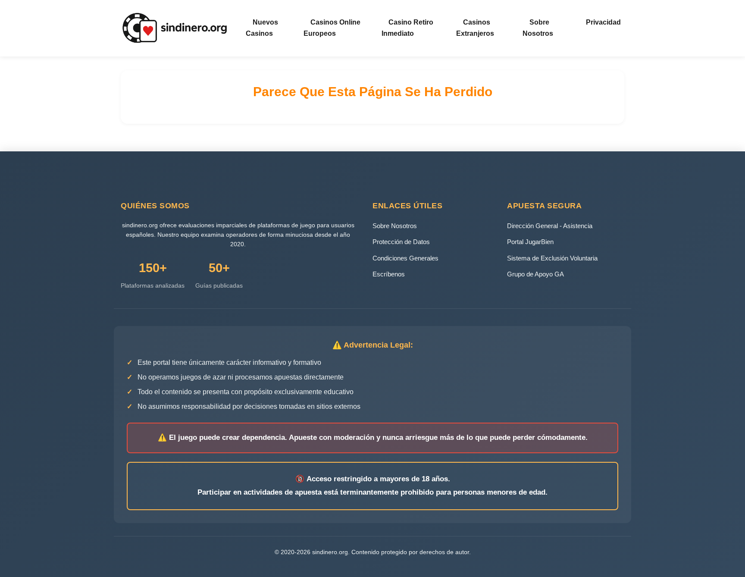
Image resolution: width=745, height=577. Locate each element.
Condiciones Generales (405, 258)
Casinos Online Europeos (332, 28)
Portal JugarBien (530, 241)
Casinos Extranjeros (475, 28)
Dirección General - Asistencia (549, 225)
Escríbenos (388, 274)
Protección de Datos (401, 241)
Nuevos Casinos (262, 28)
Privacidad (603, 22)
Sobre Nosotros (538, 28)
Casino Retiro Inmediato (407, 28)
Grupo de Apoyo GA (535, 274)
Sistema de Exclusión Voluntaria (552, 258)
